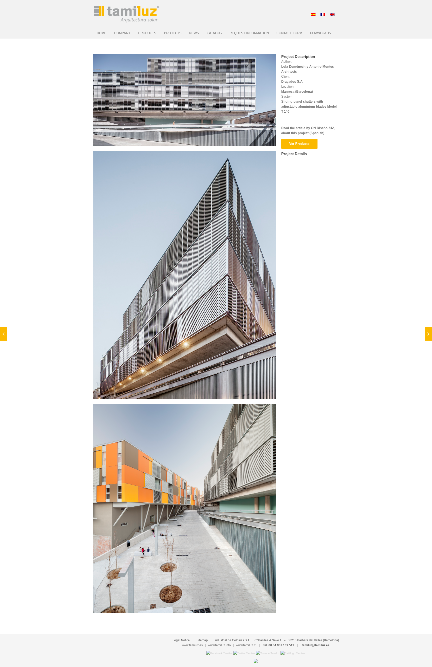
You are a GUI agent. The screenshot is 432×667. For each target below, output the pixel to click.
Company (122, 33)
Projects (173, 33)
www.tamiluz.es (192, 645)
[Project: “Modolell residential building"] (3, 334)
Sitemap (202, 640)
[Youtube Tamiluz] (268, 652)
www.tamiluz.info (219, 645)
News (194, 33)
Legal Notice (181, 640)
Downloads (320, 33)
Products (147, 33)
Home (101, 33)
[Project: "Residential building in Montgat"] (428, 334)
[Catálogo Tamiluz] (292, 652)
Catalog (214, 33)
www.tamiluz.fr (246, 645)
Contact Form (289, 33)
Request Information (249, 33)
